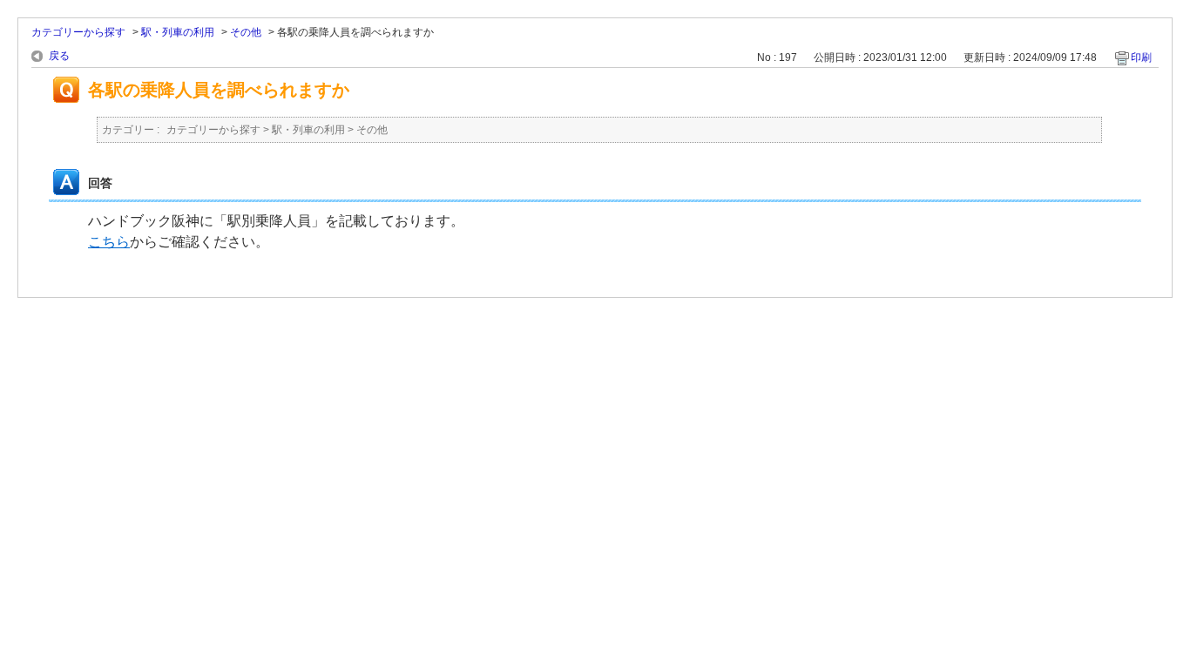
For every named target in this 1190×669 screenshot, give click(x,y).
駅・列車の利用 (177, 32)
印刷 (1141, 57)
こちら (109, 241)
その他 (245, 32)
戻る (59, 56)
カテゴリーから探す (78, 32)
